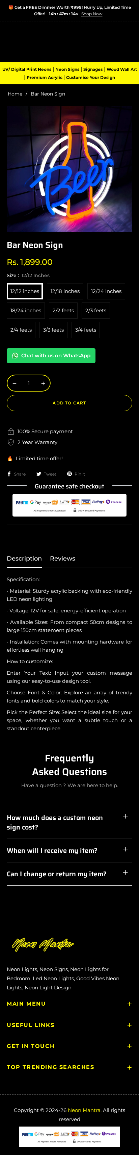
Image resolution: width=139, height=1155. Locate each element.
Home (15, 94)
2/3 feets (95, 310)
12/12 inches (24, 291)
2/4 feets (21, 330)
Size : (28, 275)
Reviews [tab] (62, 558)
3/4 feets (85, 330)
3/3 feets (53, 330)
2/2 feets (63, 310)
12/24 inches (106, 291)
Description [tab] (24, 558)
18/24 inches (25, 310)
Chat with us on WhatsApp (55, 355)
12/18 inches (65, 291)
